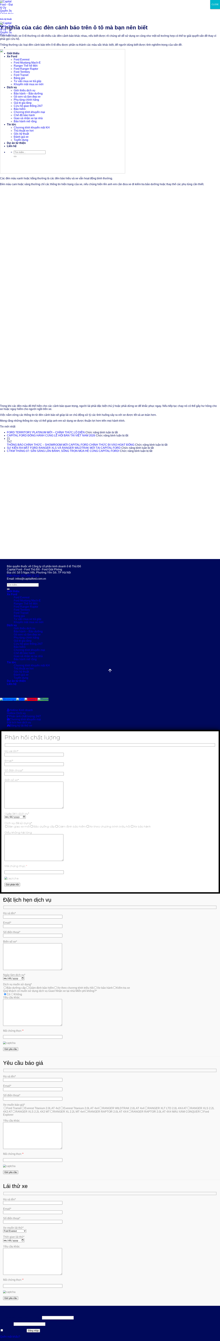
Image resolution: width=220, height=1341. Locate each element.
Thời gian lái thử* (13, 1236)
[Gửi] (8, 589)
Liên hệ (11, 684)
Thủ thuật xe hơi (24, 668)
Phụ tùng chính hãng (26, 637)
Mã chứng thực (15, 866)
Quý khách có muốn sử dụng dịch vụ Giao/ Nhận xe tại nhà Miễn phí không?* (50, 990)
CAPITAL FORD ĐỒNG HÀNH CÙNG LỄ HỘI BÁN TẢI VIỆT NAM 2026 (51, 435)
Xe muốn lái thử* (13, 1227)
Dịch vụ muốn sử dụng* (17, 984)
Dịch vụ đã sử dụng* (18, 823)
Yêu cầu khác (11, 997)
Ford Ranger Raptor (26, 606)
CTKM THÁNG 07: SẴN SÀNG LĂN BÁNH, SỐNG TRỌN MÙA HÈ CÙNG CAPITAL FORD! (63, 450)
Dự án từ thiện (16, 680)
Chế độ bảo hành (24, 653)
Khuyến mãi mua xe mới (28, 622)
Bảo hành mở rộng (25, 659)
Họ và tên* (11, 751)
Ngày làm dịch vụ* (16, 813)
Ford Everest (21, 597)
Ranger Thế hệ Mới (26, 603)
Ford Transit (21, 612)
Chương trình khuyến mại (29, 650)
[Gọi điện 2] (31, 699)
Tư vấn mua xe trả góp (27, 619)
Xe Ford (12, 594)
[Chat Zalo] (20, 699)
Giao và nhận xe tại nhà (28, 656)
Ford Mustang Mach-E (27, 600)
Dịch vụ (12, 625)
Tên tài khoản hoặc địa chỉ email (20, 1317)
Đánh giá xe (21, 674)
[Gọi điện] (43, 699)
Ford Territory (22, 609)
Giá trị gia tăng (22, 640)
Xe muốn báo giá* (14, 1104)
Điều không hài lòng (18, 832)
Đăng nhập (33, 1330)
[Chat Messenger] (8, 699)
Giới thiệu (13, 591)
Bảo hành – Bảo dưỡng (28, 631)
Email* (8, 760)
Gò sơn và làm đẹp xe (27, 634)
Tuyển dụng (21, 677)
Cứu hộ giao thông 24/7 (28, 643)
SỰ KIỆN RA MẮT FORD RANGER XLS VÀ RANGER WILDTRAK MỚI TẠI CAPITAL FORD (64, 447)
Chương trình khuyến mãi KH (32, 665)
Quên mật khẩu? (10, 1336)
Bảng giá (19, 616)
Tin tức (11, 662)
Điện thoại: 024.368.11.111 (23, 575)
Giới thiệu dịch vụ (24, 628)
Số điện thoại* (13, 770)
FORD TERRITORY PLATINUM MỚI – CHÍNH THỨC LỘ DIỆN (46, 432)
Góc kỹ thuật (6, 19)
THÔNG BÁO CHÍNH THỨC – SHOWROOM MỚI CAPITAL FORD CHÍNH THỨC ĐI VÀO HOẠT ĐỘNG (70, 444)
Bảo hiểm (19, 646)
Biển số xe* (11, 780)
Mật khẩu (6, 1323)
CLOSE (215, 4)
